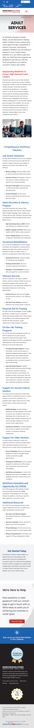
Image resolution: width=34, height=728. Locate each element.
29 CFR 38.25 (12, 675)
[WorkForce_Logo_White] (13, 667)
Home (22, 17)
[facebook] (4, 2)
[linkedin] (7, 2)
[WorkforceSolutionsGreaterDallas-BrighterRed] (11, 11)
